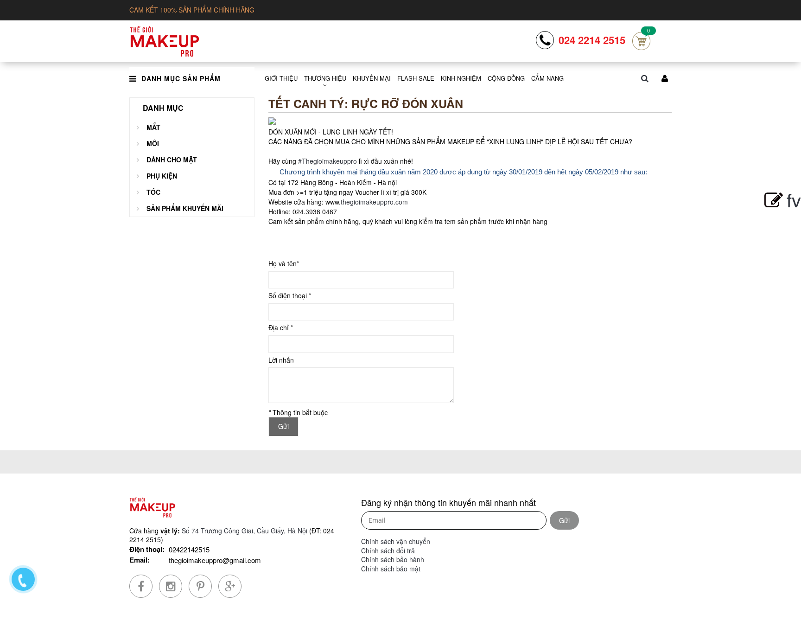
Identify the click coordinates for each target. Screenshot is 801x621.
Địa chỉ (280, 327)
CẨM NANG (547, 78)
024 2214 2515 (592, 39)
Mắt (153, 127)
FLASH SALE (415, 78)
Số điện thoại (289, 295)
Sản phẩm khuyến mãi (184, 208)
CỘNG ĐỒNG (506, 78)
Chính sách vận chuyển (395, 541)
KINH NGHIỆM (461, 78)
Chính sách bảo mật (390, 568)
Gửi (564, 520)
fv (794, 199)
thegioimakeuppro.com (374, 201)
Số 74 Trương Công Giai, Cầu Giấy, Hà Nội (244, 530)
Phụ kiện (161, 175)
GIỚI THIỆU (281, 78)
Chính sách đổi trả (388, 550)
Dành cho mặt (171, 159)
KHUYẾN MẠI (372, 78)
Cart (641, 41)
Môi (152, 143)
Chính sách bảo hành (392, 559)
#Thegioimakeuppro (327, 161)
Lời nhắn (281, 360)
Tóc (153, 192)
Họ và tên (283, 263)
